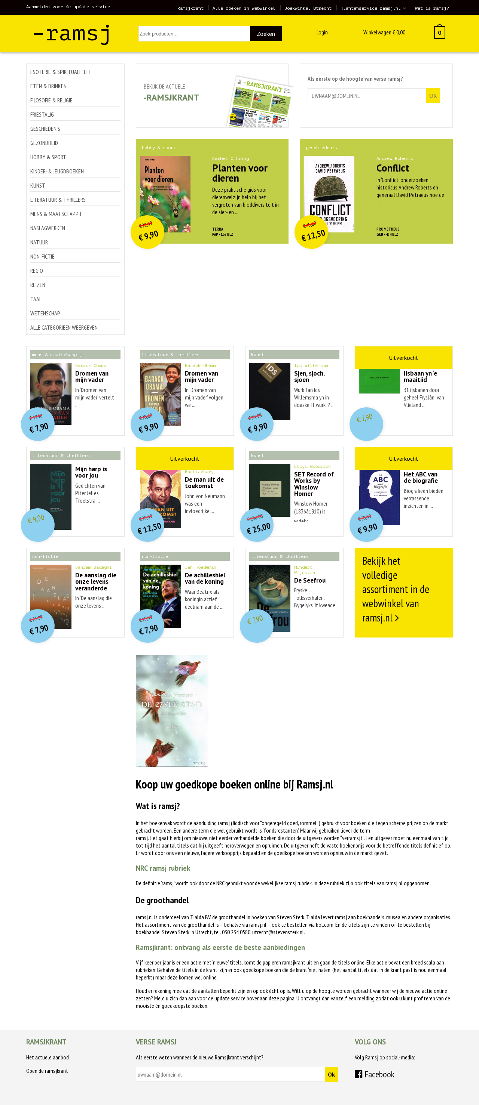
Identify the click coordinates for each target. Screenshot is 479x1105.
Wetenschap (45, 313)
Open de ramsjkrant (47, 1070)
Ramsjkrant (190, 8)
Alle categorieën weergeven (64, 327)
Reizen (37, 284)
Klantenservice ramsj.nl (371, 8)
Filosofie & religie (51, 100)
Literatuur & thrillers (58, 199)
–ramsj (72, 33)
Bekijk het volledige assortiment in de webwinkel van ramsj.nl (395, 588)
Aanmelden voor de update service (68, 6)
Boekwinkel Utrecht (308, 8)
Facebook (378, 1074)
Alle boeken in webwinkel (244, 8)
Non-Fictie (42, 256)
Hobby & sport (48, 157)
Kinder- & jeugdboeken (57, 171)
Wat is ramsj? (432, 8)
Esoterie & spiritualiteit (60, 71)
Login (322, 32)
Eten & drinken (48, 86)
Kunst (37, 185)
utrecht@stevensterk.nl (278, 932)
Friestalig (42, 114)
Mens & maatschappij (55, 213)
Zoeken (266, 33)
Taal (36, 299)
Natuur (39, 242)
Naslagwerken (47, 228)
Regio (36, 270)
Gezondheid (44, 142)
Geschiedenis (45, 128)
